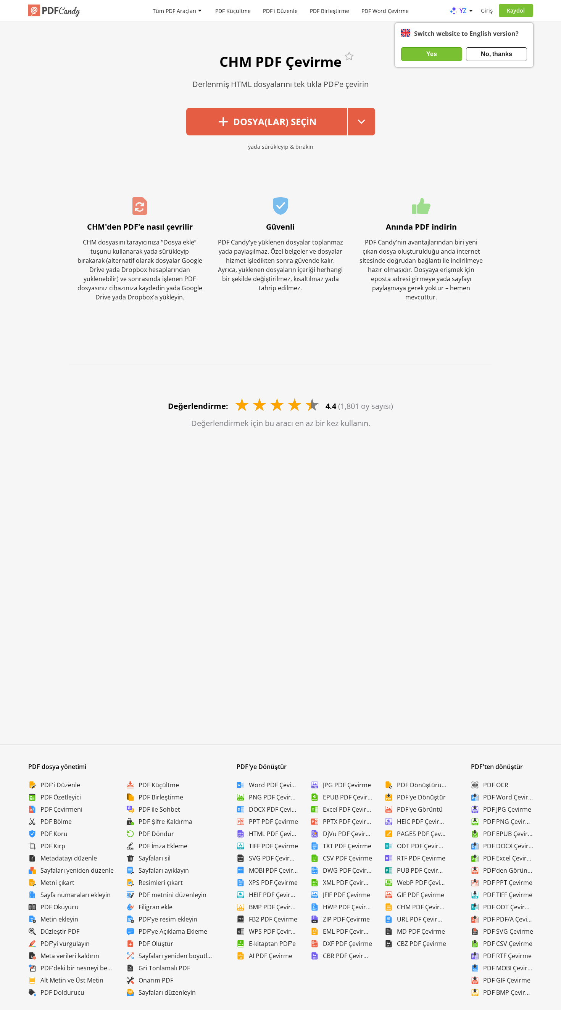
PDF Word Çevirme (385, 10)
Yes (431, 54)
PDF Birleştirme (329, 10)
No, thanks (496, 54)
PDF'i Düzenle (280, 10)
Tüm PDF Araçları (175, 10)
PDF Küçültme (233, 10)
